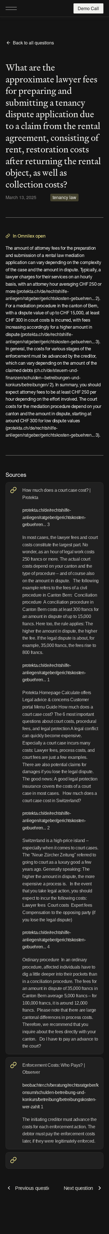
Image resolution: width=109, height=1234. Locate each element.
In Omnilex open (29, 236)
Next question (78, 1188)
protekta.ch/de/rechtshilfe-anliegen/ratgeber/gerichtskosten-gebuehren (54, 517)
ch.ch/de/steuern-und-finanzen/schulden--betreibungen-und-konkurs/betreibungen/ (43, 378)
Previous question (34, 1188)
